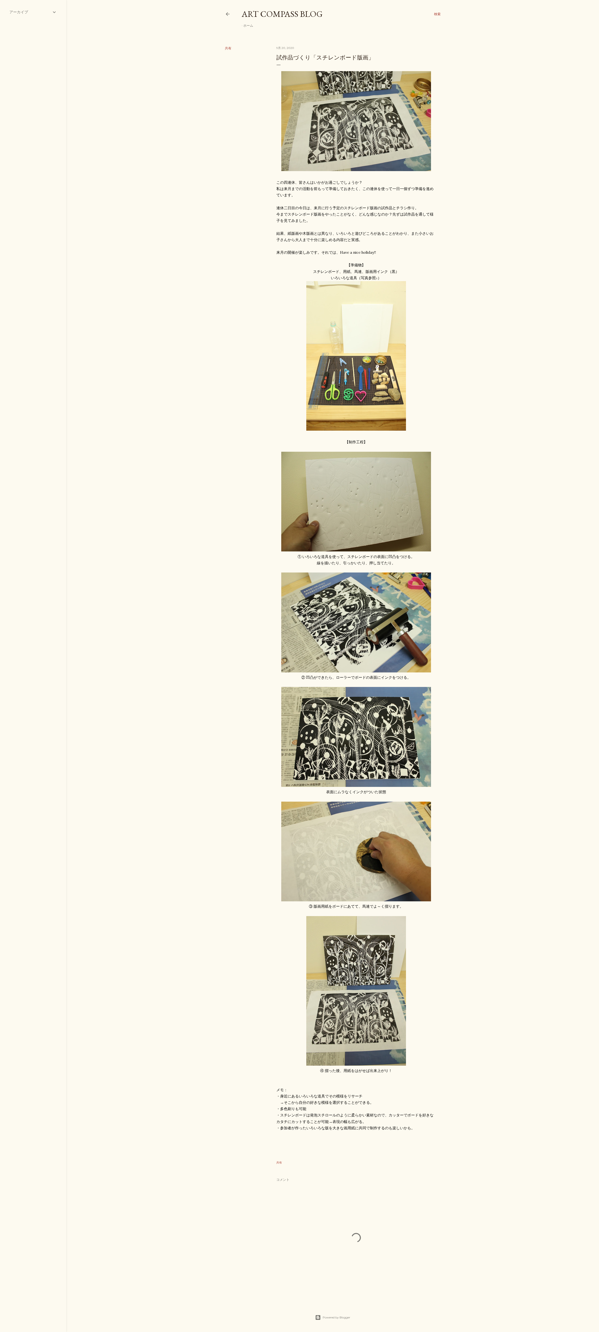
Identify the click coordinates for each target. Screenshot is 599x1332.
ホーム (248, 25)
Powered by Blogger (336, 1317)
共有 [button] (228, 48)
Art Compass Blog (282, 13)
